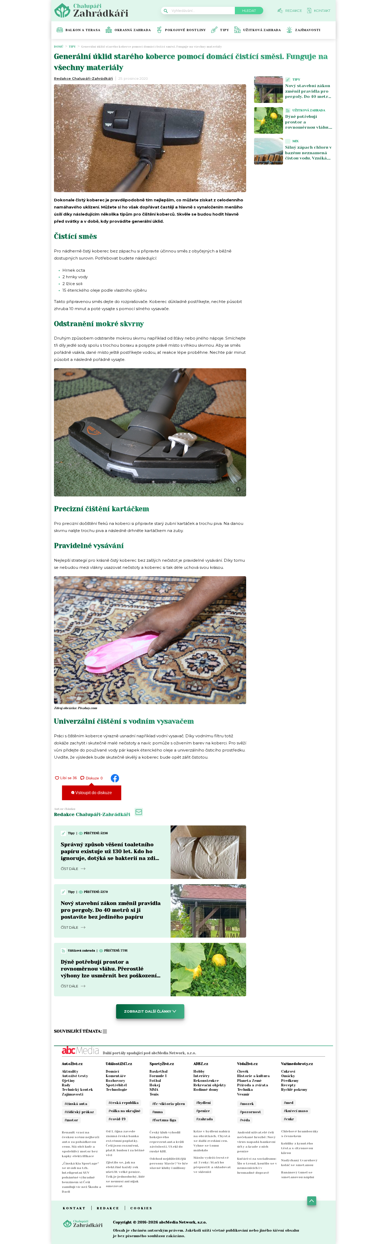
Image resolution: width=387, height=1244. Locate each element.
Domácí (112, 1071)
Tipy (224, 30)
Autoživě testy (75, 1076)
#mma (157, 1112)
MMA (154, 1090)
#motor (71, 1120)
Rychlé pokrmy (294, 1090)
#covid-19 (117, 1119)
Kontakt (74, 1208)
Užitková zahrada (262, 30)
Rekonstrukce (206, 1081)
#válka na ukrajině (124, 1111)
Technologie (116, 1090)
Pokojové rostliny (185, 30)
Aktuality (70, 1071)
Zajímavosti (307, 30)
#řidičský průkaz (79, 1112)
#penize (203, 1111)
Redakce (108, 1208)
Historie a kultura (253, 1076)
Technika (245, 1090)
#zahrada (204, 1119)
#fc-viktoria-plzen (168, 1104)
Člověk (243, 1071)
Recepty (288, 1085)
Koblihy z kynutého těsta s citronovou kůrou (297, 1148)
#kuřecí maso (296, 1111)
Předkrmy (290, 1081)
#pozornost (250, 1112)
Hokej (155, 1085)
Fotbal (155, 1081)
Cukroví (288, 1071)
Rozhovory (115, 1081)
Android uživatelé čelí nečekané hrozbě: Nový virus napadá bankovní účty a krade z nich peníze (256, 1142)
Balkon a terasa (83, 30)
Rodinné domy (206, 1090)
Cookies (141, 1208)
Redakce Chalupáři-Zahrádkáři (83, 78)
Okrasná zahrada (133, 30)
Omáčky (288, 1076)
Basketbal (158, 1071)
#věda (245, 1120)
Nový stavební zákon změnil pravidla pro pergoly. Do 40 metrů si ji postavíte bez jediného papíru (111, 910)
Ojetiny (68, 1081)
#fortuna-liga (164, 1120)
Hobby (199, 1071)
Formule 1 (158, 1076)
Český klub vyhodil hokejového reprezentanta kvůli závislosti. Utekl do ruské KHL (167, 1142)
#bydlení (203, 1103)
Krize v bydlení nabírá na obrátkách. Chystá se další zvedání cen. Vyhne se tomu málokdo (212, 1140)
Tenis (154, 1094)
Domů (58, 46)
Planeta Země (249, 1081)
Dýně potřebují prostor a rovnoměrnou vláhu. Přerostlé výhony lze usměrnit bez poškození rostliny (307, 130)
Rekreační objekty (210, 1085)
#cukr (289, 1119)
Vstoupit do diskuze (93, 792)
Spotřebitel (116, 1085)
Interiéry (202, 1076)
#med (288, 1103)
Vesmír (243, 1094)
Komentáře (116, 1076)
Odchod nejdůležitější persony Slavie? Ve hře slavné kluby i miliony (169, 1163)
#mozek (247, 1104)
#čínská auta (75, 1104)
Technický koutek (77, 1090)
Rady (66, 1085)
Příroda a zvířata (252, 1085)
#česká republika (123, 1103)
